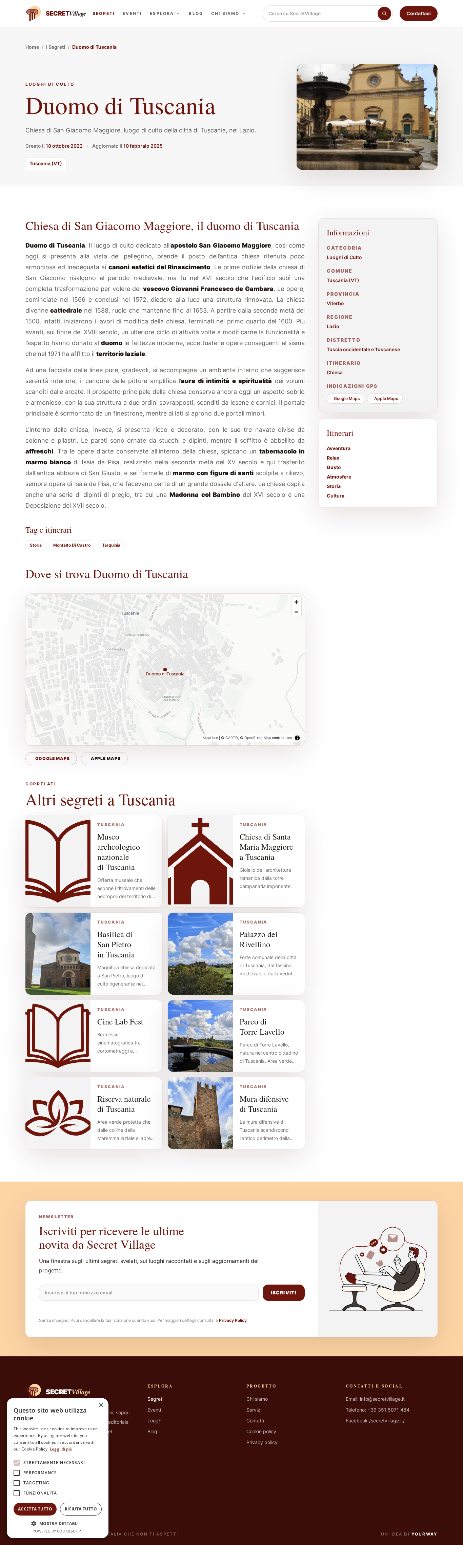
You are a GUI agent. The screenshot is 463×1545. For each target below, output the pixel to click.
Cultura (335, 496)
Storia (36, 545)
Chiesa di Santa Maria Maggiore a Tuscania (266, 846)
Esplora (162, 13)
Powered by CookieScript (58, 1530)
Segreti (104, 13)
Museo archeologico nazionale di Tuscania (118, 851)
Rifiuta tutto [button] (81, 1509)
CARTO (231, 738)
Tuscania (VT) (45, 163)
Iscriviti (284, 1292)
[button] (58, 1523)
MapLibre (210, 738)
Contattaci (418, 13)
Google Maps (52, 758)
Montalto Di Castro (71, 545)
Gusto (334, 467)
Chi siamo (225, 13)
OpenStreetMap (257, 738)
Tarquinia (111, 545)
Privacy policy (262, 1442)
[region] (165, 669)
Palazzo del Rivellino (259, 939)
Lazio (333, 326)
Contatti (255, 1420)
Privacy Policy (233, 1320)
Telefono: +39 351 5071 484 (377, 1410)
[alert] (57, 1468)
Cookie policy (261, 1431)
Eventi (132, 13)
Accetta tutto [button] (35, 1509)
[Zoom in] (296, 602)
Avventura (338, 448)
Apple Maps (106, 758)
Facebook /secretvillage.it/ (375, 1420)
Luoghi (154, 1420)
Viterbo (335, 303)
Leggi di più (61, 1449)
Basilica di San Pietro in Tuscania (116, 944)
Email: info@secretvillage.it (375, 1399)
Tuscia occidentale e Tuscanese (363, 349)
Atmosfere (339, 477)
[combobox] (320, 13)
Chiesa (335, 372)
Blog (196, 13)
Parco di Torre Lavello (262, 1026)
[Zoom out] (296, 612)
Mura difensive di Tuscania (264, 1103)
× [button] (100, 1405)
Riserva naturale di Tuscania (124, 1103)
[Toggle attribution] (297, 738)
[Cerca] (384, 13)
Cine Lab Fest (120, 1021)
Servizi (253, 1410)
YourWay (424, 1534)
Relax (333, 458)
